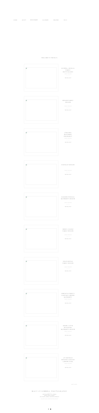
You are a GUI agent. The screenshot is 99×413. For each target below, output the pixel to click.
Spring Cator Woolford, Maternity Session (68, 327)
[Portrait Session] (41, 174)
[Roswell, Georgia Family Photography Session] (41, 78)
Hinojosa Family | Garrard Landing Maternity (68, 295)
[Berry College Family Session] (41, 238)
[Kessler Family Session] (41, 110)
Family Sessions (68, 73)
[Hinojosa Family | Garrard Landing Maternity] (41, 303)
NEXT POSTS (74, 384)
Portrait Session (67, 164)
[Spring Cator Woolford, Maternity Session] (41, 335)
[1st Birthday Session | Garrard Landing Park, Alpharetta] (41, 367)
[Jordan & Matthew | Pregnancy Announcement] (41, 142)
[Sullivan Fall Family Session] (41, 271)
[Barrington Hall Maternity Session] (41, 206)
